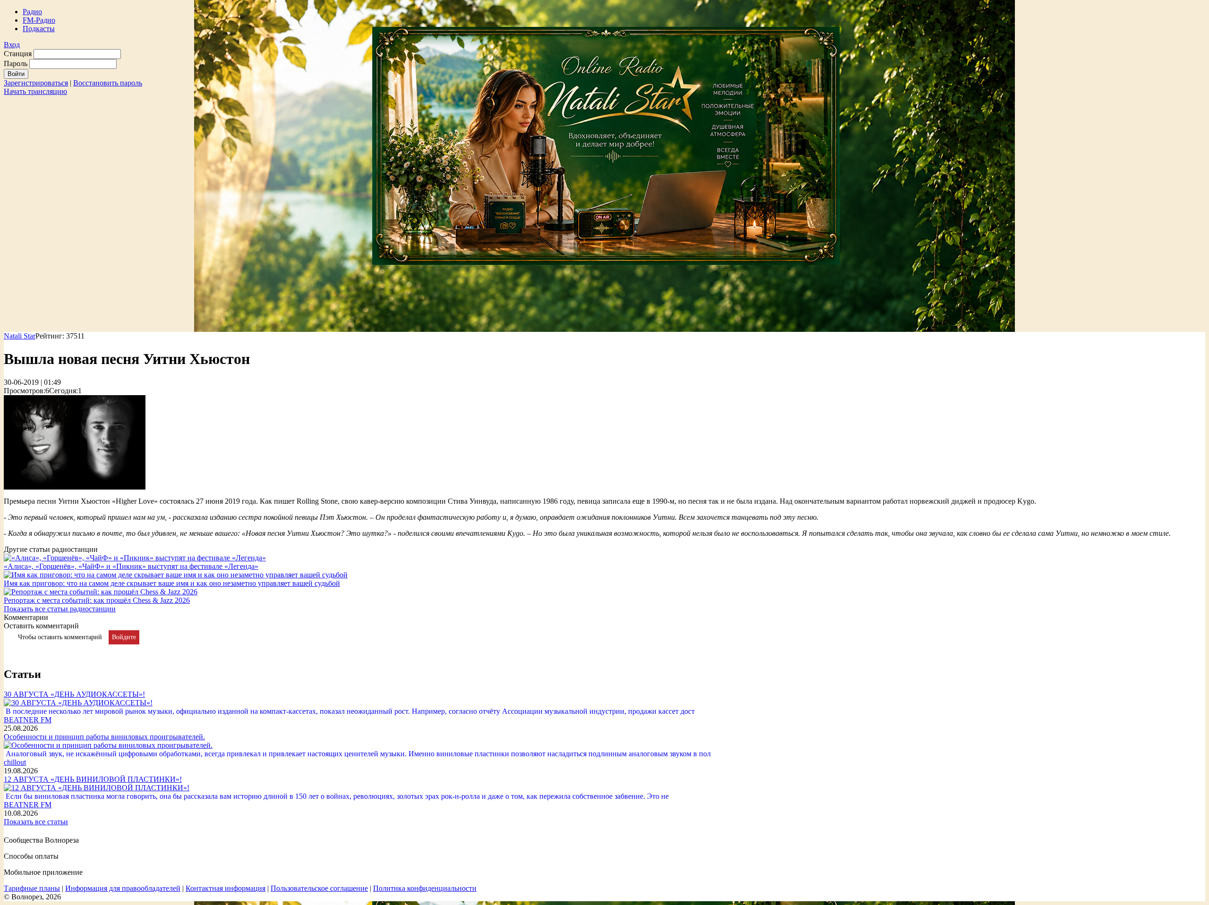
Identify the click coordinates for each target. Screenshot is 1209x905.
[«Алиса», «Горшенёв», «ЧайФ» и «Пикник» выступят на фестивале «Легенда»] (135, 558)
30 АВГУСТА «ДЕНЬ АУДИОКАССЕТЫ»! (74, 694)
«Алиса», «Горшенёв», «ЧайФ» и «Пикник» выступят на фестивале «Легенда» (131, 566)
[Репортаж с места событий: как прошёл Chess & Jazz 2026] (100, 592)
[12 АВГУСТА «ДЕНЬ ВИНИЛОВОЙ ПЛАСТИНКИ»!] (96, 788)
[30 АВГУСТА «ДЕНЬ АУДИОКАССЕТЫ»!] (78, 703)
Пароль (15, 63)
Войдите (124, 637)
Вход (12, 45)
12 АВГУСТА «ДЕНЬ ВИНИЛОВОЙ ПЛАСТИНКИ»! (93, 779)
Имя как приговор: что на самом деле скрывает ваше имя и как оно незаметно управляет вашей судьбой (172, 583)
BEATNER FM (27, 720)
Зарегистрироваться (36, 83)
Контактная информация (225, 888)
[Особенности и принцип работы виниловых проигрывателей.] (108, 745)
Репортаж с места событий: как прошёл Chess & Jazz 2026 (97, 600)
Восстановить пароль (107, 83)
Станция (18, 54)
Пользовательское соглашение (319, 888)
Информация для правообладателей (122, 888)
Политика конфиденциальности (425, 888)
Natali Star (19, 336)
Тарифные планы (32, 888)
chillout (15, 762)
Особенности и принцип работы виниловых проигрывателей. (104, 737)
